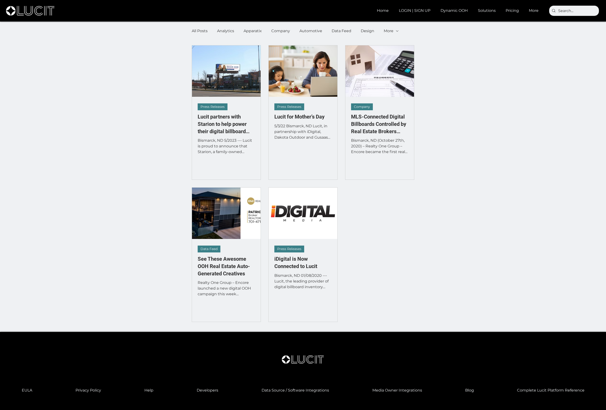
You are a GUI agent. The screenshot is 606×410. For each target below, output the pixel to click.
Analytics (225, 31)
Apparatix (253, 31)
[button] (455, 11)
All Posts (200, 31)
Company (280, 31)
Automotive (310, 31)
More (388, 31)
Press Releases (213, 107)
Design (367, 31)
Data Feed (341, 31)
